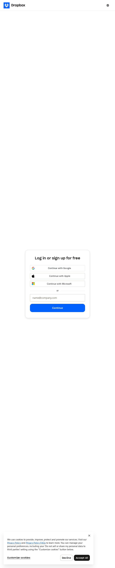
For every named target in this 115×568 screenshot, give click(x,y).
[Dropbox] (15, 5)
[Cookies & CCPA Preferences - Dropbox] (48, 548)
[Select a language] (107, 5)
